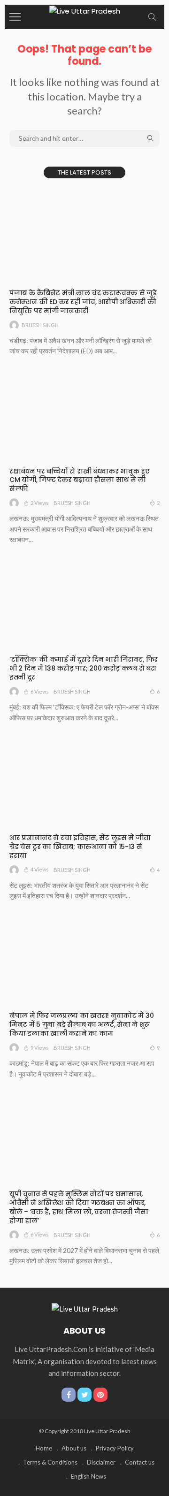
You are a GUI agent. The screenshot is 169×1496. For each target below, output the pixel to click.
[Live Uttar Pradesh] (84, 10)
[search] (152, 17)
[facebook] (68, 1395)
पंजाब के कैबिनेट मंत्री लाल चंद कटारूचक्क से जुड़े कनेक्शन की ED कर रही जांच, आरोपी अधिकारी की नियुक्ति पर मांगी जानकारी (83, 301)
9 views (40, 1048)
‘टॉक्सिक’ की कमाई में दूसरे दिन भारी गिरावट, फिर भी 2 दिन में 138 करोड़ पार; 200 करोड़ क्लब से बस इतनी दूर (83, 668)
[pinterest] (100, 1395)
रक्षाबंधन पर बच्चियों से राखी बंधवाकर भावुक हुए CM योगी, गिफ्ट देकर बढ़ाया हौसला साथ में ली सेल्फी (79, 480)
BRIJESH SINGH (40, 325)
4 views (40, 869)
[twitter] (84, 1395)
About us (73, 1448)
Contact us (139, 1462)
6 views (40, 691)
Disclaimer (101, 1462)
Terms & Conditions (50, 1462)
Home (44, 1448)
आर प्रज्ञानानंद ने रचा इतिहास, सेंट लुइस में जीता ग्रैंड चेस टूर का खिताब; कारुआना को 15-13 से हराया (79, 846)
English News (88, 1476)
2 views (40, 503)
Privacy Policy (115, 1448)
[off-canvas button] (15, 17)
